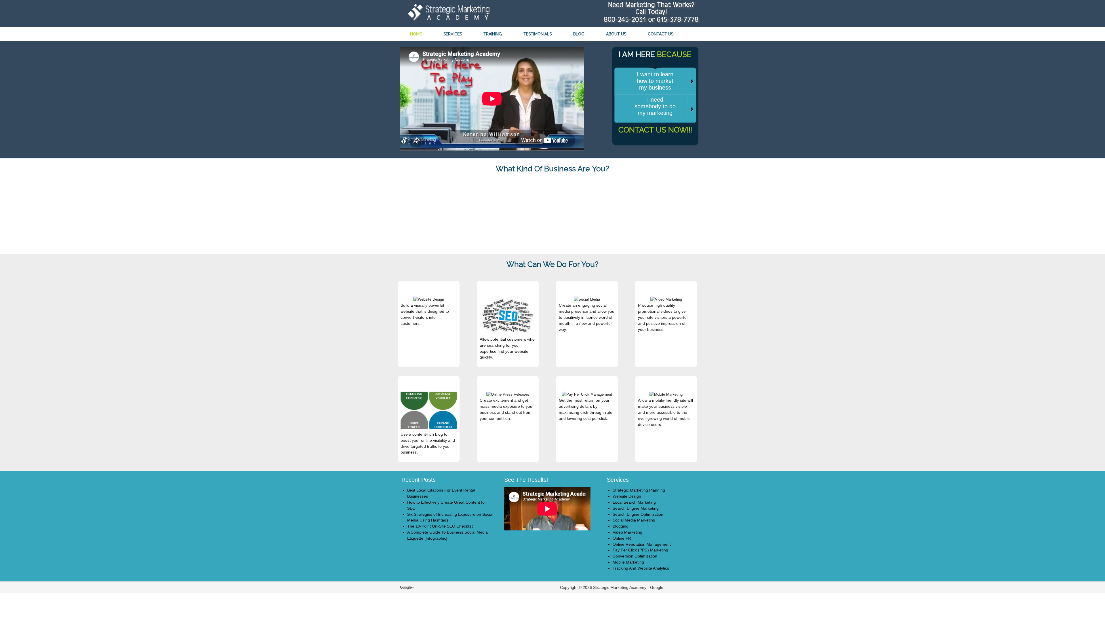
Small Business (658, 186)
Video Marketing (627, 532)
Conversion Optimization (635, 556)
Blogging (620, 526)
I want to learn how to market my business (655, 81)
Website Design (627, 496)
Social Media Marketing (634, 520)
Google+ (407, 587)
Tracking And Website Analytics (641, 568)
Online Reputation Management (642, 544)
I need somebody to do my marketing (655, 106)
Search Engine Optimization (638, 514)
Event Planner (446, 186)
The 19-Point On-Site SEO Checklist (440, 526)
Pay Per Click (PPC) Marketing (640, 550)
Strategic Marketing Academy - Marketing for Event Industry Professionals (447, 14)
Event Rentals (552, 186)
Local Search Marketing (634, 502)
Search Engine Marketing (636, 508)
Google (656, 587)
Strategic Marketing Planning (639, 490)
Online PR (622, 538)
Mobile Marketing (628, 562)
